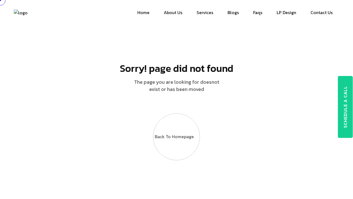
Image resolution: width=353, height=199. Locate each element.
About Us (173, 12)
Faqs (257, 12)
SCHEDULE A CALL (345, 107)
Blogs (233, 12)
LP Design (286, 12)
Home (143, 12)
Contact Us (322, 12)
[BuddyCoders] (21, 12)
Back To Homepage (174, 136)
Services (205, 12)
